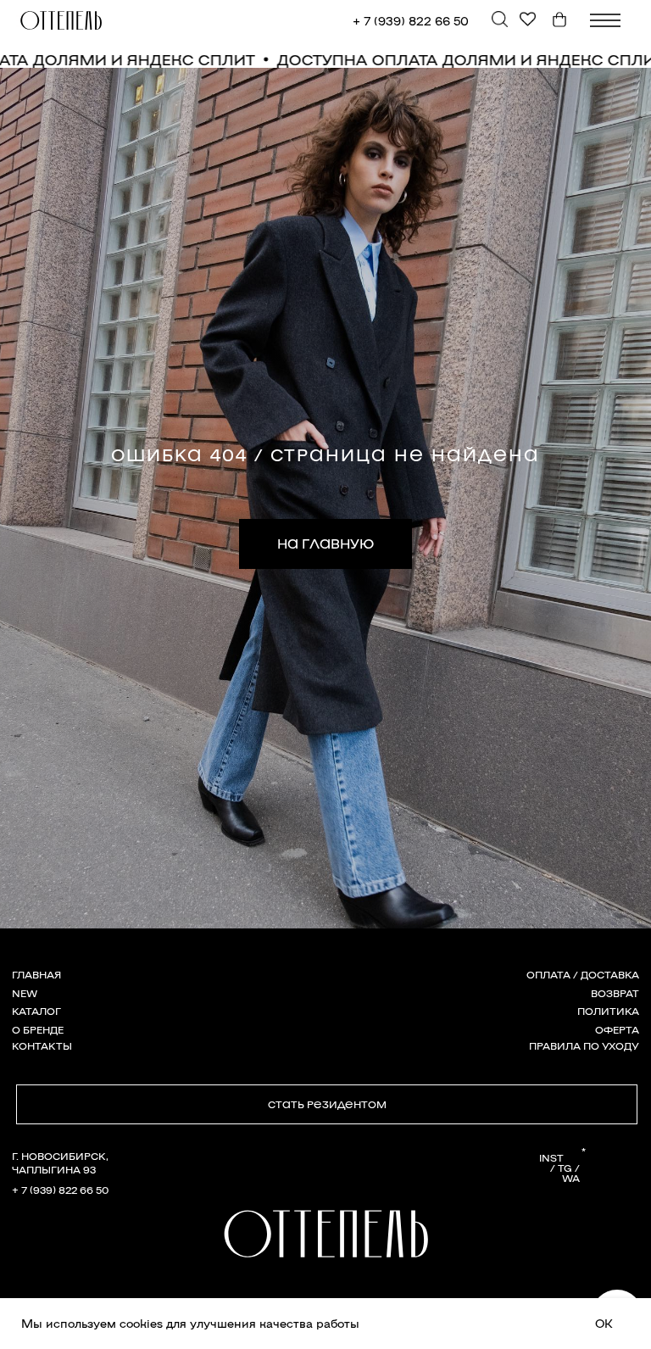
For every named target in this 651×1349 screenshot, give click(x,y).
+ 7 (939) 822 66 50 (411, 20)
